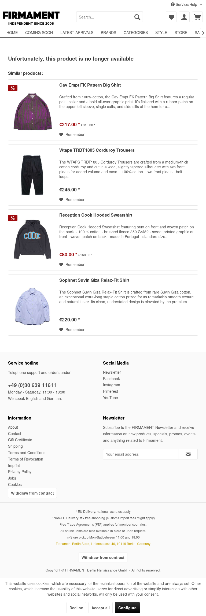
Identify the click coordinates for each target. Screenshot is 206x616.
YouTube (110, 397)
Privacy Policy (19, 471)
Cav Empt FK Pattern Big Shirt (90, 85)
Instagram (111, 384)
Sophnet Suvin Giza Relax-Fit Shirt (94, 280)
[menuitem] (109, 17)
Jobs (12, 478)
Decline (76, 607)
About (13, 427)
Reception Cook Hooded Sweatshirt (95, 215)
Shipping (15, 446)
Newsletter (112, 372)
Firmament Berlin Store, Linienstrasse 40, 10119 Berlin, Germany (103, 543)
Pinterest (110, 391)
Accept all (100, 607)
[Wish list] (171, 17)
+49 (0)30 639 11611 (32, 385)
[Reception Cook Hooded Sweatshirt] (32, 240)
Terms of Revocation (25, 459)
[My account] (184, 17)
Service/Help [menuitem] (186, 4)
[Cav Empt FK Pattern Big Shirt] (32, 110)
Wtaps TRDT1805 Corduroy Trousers (97, 150)
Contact (14, 433)
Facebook (111, 378)
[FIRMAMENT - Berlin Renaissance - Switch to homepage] (31, 18)
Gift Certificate (20, 439)
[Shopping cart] (197, 17)
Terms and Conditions (26, 452)
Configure (127, 607)
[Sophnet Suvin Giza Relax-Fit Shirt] (32, 305)
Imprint (14, 465)
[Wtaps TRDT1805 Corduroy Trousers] (32, 175)
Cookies (15, 484)
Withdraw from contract (32, 493)
